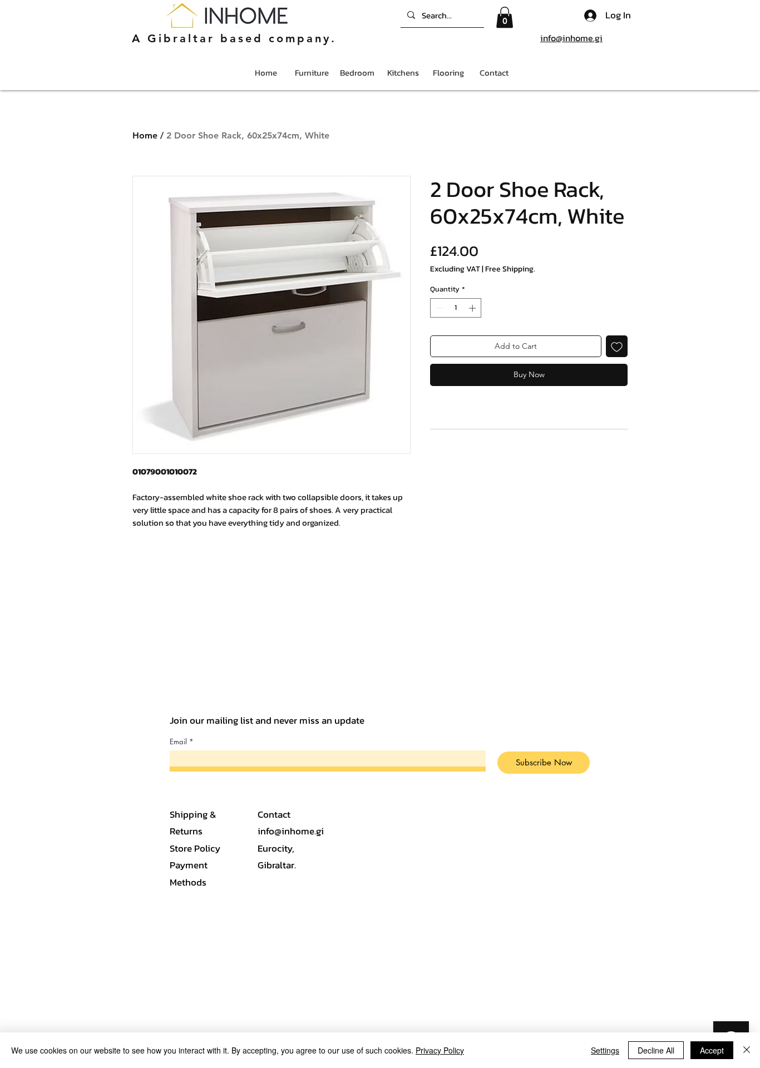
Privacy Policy (440, 1050)
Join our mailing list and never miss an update (267, 720)
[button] (505, 17)
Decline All (656, 1050)
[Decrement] (438, 308)
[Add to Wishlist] (617, 346)
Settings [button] (605, 1050)
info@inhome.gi (571, 37)
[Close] (746, 1050)
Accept (712, 1050)
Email (178, 741)
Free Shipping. (510, 269)
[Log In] (587, 16)
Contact (274, 814)
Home (144, 135)
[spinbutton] (456, 308)
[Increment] (473, 308)
